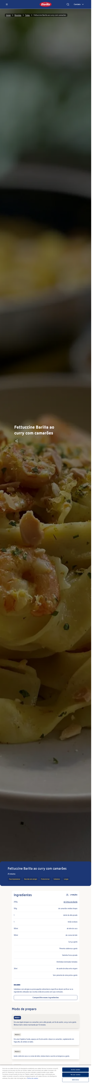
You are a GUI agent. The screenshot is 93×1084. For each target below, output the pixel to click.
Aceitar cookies (75, 1069)
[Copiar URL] (16, 441)
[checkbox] (45, 1021)
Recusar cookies (75, 1074)
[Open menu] (7, 4)
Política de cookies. (32, 1078)
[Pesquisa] (68, 4)
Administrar (75, 1079)
